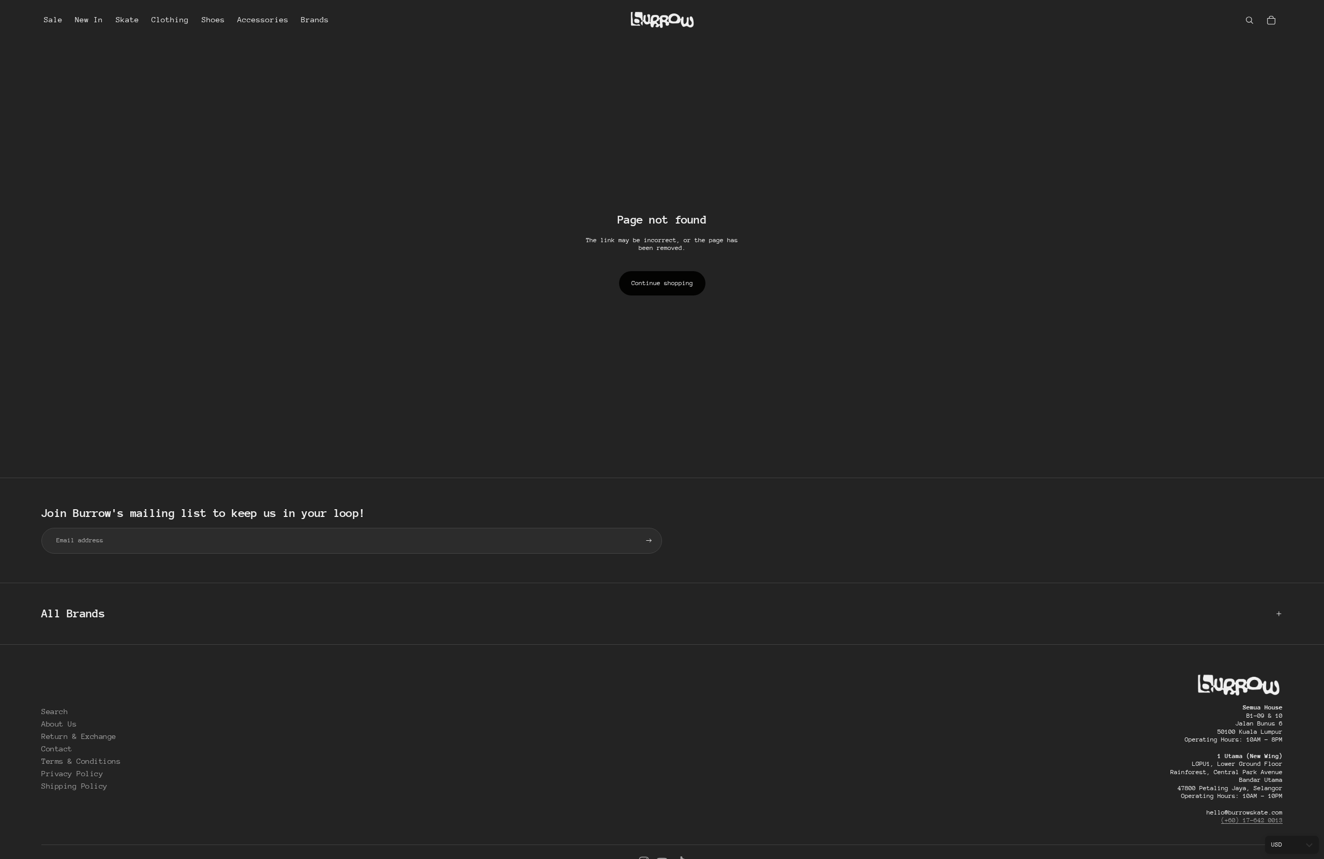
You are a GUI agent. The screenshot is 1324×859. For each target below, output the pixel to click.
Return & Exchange (78, 736)
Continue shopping (662, 283)
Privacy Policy (72, 773)
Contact (56, 748)
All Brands (73, 613)
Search (54, 711)
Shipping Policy (74, 785)
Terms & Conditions (81, 761)
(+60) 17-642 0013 (1252, 820)
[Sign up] (649, 540)
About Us (59, 723)
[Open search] (1249, 20)
